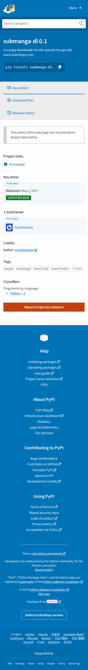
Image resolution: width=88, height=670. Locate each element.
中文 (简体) (61, 638)
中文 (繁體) (78, 638)
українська (16, 638)
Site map (44, 594)
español (30, 634)
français (43, 634)
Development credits (42, 481)
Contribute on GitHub (42, 464)
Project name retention (42, 378)
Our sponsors (44, 432)
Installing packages (42, 361)
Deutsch (46, 638)
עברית (40, 642)
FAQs (44, 384)
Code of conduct (42, 518)
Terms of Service (42, 506)
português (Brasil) (73, 634)
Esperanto (54, 642)
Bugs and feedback (44, 458)
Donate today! (44, 570)
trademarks (26, 582)
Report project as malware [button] (44, 307)
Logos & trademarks (44, 427)
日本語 (55, 634)
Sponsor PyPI (44, 475)
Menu (73, 7)
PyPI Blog (42, 410)
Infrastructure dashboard (42, 415)
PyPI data (12, 184)
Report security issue (44, 512)
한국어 (68, 642)
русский (28, 642)
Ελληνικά (32, 638)
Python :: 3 (17, 293)
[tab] (44, 88)
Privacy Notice (42, 524)
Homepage (17, 164)
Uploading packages (42, 367)
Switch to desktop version (44, 615)
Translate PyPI (42, 470)
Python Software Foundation (61, 582)
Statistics (44, 421)
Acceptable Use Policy (42, 529)
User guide (42, 373)
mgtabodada (24, 249)
